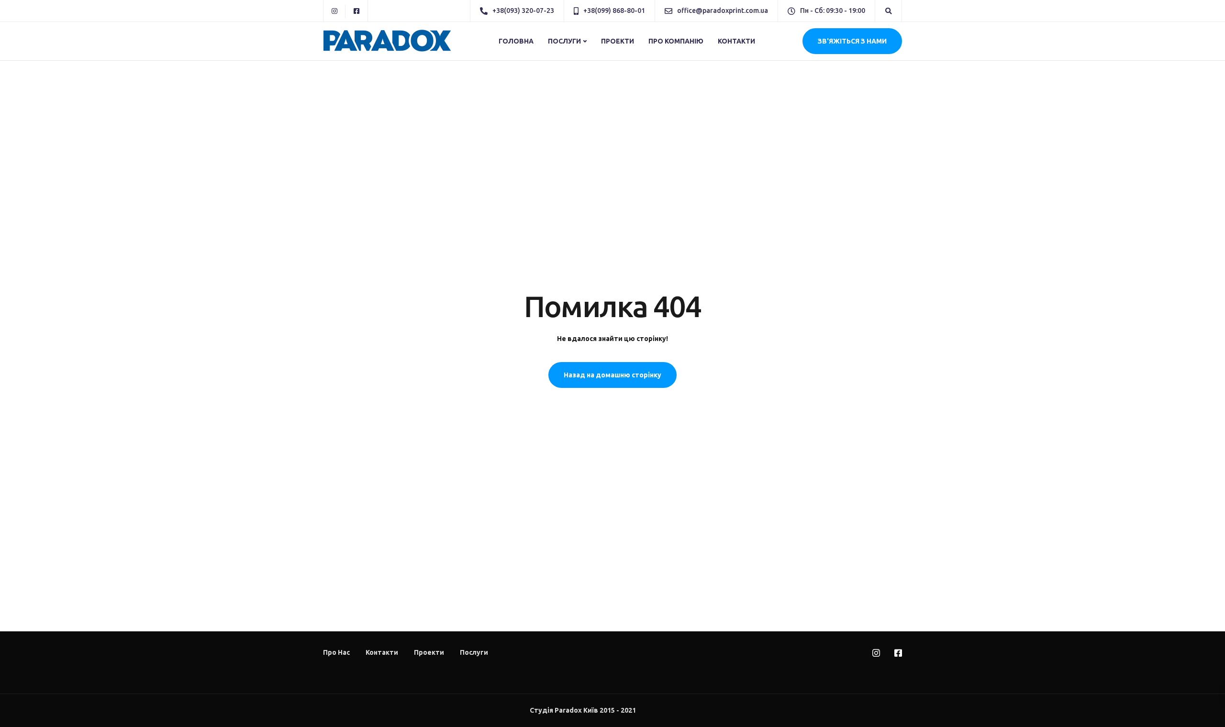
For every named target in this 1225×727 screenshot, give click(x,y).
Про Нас (336, 652)
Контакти (736, 41)
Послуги (564, 41)
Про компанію (675, 41)
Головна (516, 41)
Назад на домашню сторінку (612, 375)
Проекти (617, 41)
